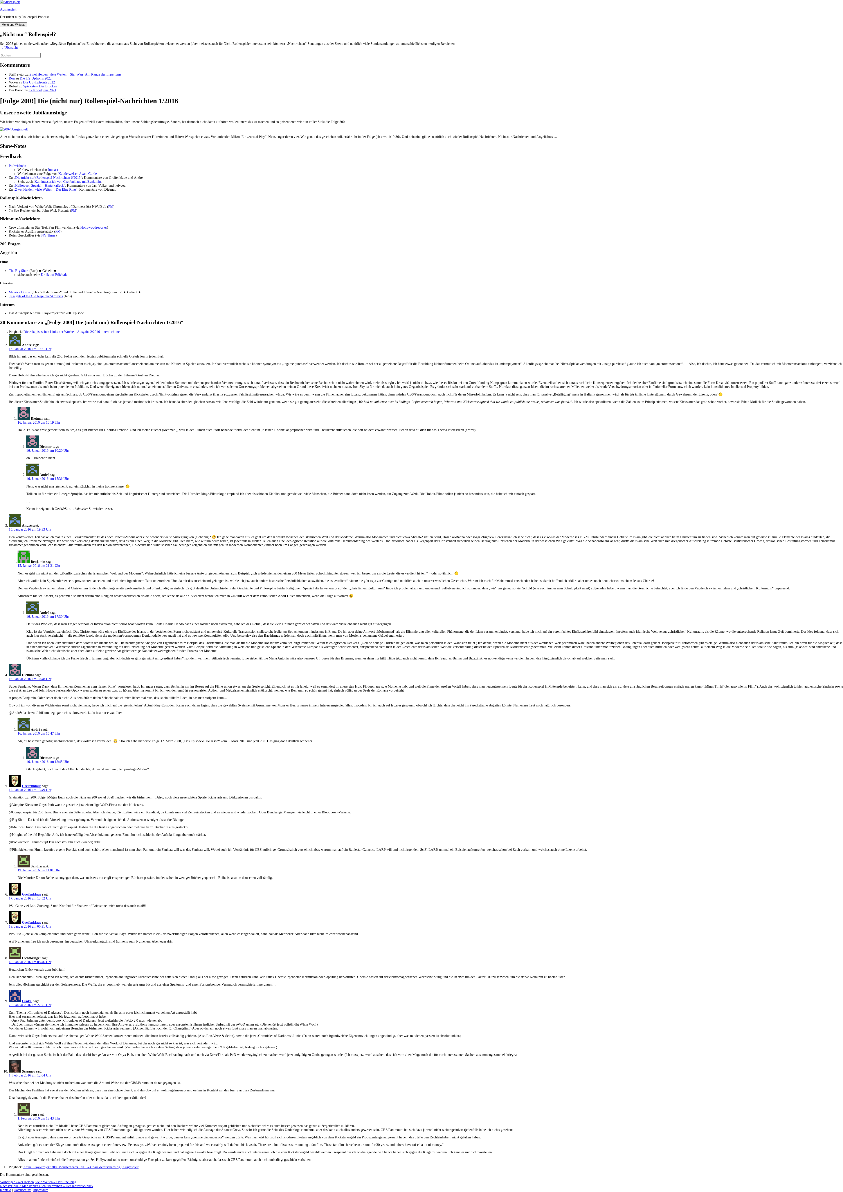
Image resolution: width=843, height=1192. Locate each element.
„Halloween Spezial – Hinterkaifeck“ (39, 185)
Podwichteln (17, 166)
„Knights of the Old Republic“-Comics (36, 296)
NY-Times (48, 235)
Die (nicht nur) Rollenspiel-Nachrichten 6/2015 (48, 177)
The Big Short (19, 271)
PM (110, 206)
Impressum (40, 1190)
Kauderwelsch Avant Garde (77, 173)
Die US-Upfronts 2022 (36, 78)
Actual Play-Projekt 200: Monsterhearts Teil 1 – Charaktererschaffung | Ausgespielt (81, 1167)
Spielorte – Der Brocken (40, 86)
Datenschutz (22, 1190)
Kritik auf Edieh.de (54, 274)
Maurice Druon (19, 292)
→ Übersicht (9, 47)
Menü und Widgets (13, 24)
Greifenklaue (31, 786)
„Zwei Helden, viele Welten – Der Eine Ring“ (45, 189)
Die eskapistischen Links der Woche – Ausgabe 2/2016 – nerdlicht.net (72, 332)
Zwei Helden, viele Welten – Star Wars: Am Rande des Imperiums (75, 74)
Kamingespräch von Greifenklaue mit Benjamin (67, 181)
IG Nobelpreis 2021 (42, 90)
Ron (12, 78)
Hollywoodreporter (93, 227)
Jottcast (53, 170)
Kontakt (5, 1190)
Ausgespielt (8, 9)
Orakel (27, 1001)
